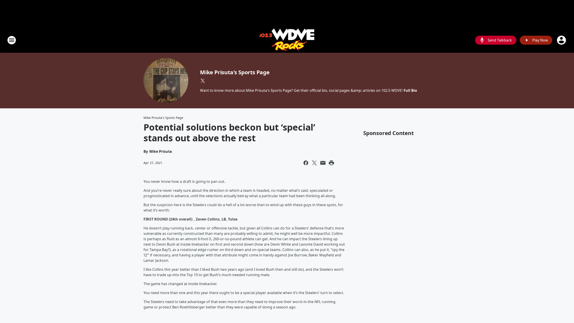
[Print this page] (331, 163)
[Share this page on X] (314, 163)
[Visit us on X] (202, 80)
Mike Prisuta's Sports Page (235, 72)
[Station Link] (287, 40)
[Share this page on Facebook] (306, 163)
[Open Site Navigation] (11, 40)
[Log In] (562, 40)
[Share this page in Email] (323, 163)
